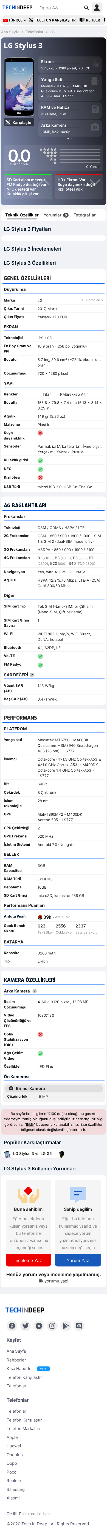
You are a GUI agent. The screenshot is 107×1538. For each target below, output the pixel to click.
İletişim (43, 1513)
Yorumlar (55, 215)
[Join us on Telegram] (38, 1326)
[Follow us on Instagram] (52, 1326)
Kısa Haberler (27, 1368)
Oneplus (15, 1454)
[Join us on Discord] (79, 1326)
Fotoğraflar (85, 215)
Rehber (93, 20)
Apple (12, 1437)
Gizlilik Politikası (21, 1513)
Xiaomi (13, 1498)
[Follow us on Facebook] (12, 1326)
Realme (14, 1480)
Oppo (12, 1463)
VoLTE (9, 655)
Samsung (16, 1489)
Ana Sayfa (16, 1351)
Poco (11, 1472)
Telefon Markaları (23, 1428)
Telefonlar (16, 1385)
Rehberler (16, 1360)
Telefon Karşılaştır (55, 20)
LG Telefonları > (91, 300)
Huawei (14, 1446)
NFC (8, 468)
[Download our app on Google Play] (65, 1326)
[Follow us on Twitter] (25, 1326)
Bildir (30, 1124)
